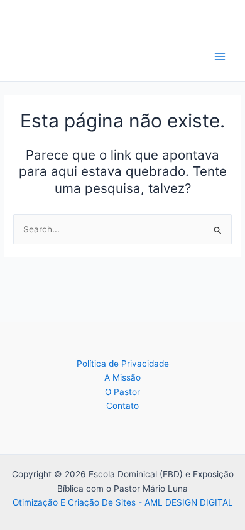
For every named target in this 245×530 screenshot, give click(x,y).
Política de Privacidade (123, 364)
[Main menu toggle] (220, 56)
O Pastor (122, 392)
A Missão (122, 377)
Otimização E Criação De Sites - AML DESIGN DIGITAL (123, 502)
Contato (122, 406)
